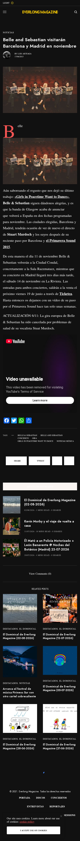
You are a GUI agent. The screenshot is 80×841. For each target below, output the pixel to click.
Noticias (8, 32)
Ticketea (65, 293)
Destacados (10, 628)
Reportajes (57, 806)
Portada (24, 797)
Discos (40, 797)
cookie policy (27, 821)
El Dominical (27, 628)
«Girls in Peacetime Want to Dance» (42, 196)
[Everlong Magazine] (40, 12)
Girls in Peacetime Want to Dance (35, 441)
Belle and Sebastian (52, 435)
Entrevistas (35, 806)
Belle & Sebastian (27, 435)
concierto (23, 438)
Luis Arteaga (24, 53)
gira (34, 438)
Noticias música (65, 441)
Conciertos (59, 797)
